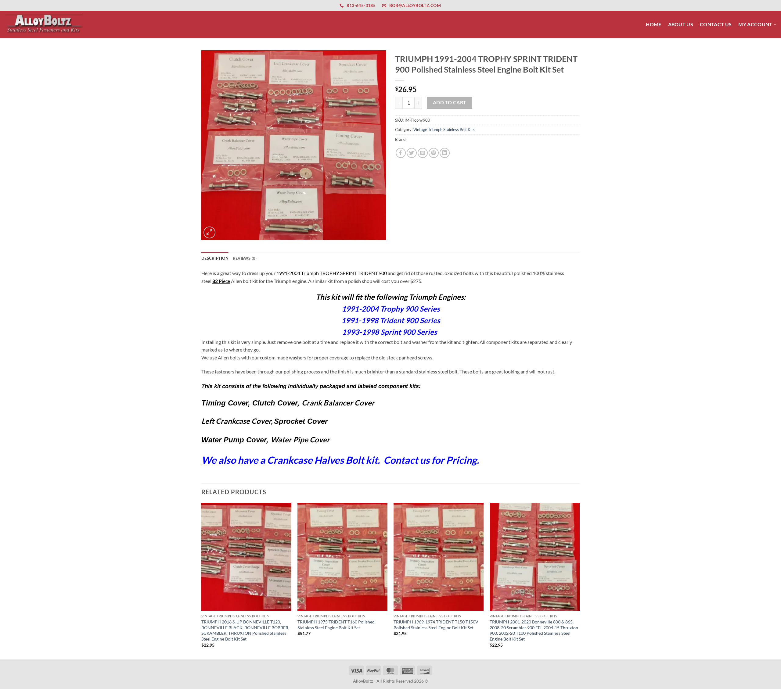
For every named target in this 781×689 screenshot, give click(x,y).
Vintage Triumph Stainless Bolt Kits (444, 129)
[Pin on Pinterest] (434, 153)
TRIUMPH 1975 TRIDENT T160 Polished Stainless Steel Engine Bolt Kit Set (336, 624)
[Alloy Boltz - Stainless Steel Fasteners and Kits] (44, 24)
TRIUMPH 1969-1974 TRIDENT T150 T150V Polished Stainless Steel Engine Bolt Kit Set (436, 624)
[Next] (579, 580)
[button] (209, 232)
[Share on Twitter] (412, 153)
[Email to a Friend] (423, 153)
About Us (680, 24)
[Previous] (201, 580)
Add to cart (449, 102)
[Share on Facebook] (401, 153)
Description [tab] (215, 258)
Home (653, 24)
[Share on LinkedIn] (445, 153)
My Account (755, 24)
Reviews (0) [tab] (245, 258)
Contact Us (716, 24)
